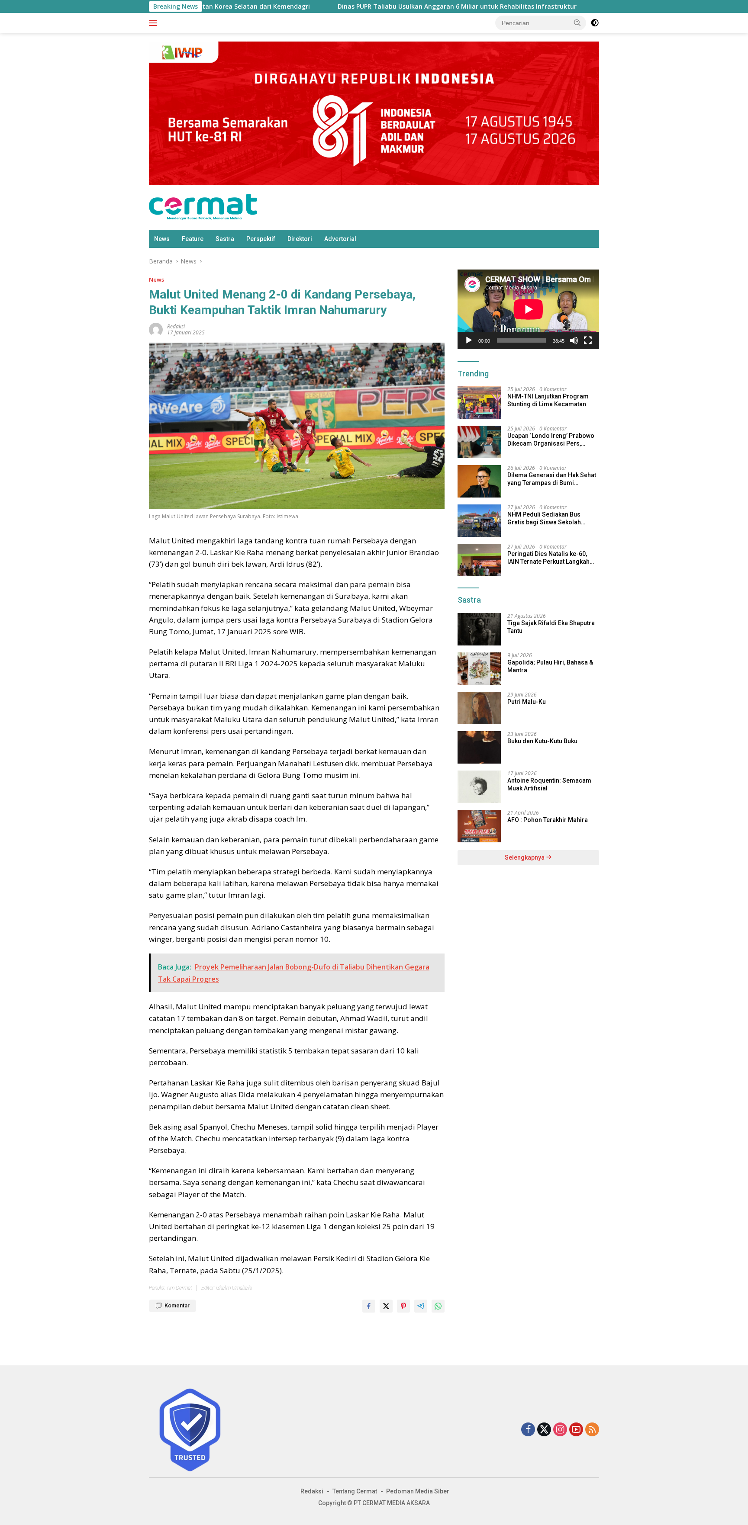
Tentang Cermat (354, 1491)
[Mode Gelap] (594, 23)
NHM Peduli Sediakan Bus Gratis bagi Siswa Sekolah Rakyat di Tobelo (544, 518)
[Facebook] (528, 1430)
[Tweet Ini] (386, 1306)
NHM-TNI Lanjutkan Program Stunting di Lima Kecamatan (548, 400)
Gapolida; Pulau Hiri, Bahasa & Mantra (550, 666)
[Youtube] (576, 1430)
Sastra (225, 238)
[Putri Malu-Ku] (479, 708)
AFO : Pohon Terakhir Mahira (547, 819)
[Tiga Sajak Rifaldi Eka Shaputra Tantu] (479, 629)
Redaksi (311, 1491)
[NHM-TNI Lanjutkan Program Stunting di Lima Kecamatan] (479, 402)
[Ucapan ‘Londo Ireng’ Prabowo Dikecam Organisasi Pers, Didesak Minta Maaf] (479, 442)
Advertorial (340, 238)
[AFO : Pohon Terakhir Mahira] (479, 826)
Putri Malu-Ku (526, 701)
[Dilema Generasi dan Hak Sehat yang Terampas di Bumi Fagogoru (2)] (479, 481)
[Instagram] (560, 1430)
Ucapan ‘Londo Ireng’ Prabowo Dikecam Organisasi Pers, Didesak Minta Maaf (550, 439)
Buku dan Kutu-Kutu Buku (542, 741)
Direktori (299, 238)
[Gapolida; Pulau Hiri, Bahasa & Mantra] (479, 668)
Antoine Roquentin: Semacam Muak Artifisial (549, 784)
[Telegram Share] (420, 1306)
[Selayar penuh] (588, 340)
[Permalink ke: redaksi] (156, 328)
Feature (192, 238)
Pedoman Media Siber (417, 1491)
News (162, 238)
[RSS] (592, 1430)
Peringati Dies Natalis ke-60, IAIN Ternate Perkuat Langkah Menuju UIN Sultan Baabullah (548, 557)
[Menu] (155, 23)
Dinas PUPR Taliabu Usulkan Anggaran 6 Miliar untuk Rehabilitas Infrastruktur (393, 6)
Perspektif (260, 238)
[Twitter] (544, 1430)
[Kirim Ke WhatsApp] (438, 1306)
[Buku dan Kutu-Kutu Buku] (479, 747)
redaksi (176, 326)
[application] (528, 309)
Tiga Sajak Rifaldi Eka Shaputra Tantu (551, 627)
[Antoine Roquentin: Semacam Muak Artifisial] (479, 787)
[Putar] (468, 340)
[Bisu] (574, 340)
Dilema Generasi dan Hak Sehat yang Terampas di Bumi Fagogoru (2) (551, 479)
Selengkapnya (525, 857)
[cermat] (203, 206)
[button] (577, 22)
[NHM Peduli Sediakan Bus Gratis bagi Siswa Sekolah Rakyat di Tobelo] (479, 520)
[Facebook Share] (368, 1306)
